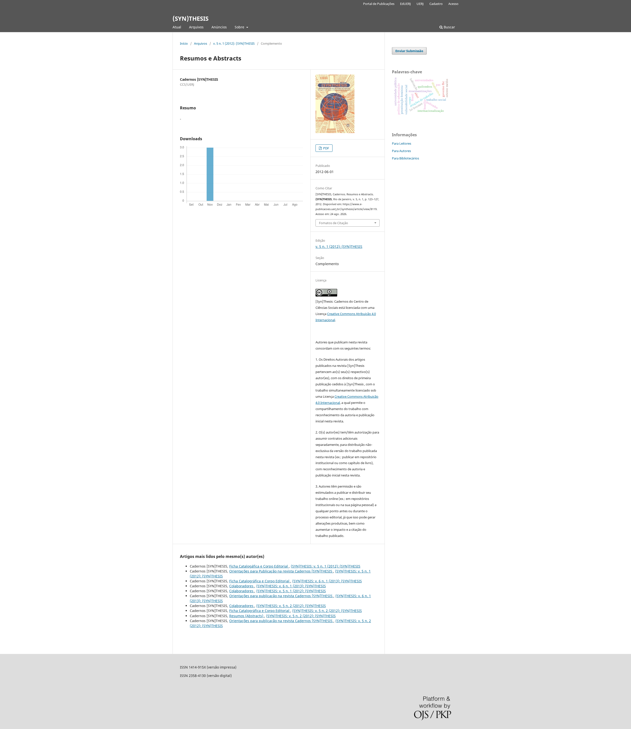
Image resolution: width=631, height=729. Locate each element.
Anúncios (219, 27)
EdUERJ (405, 3)
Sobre (240, 27)
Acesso (453, 3)
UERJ (420, 3)
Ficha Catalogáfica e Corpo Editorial (259, 566)
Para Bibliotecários (405, 158)
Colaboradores (241, 586)
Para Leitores (401, 143)
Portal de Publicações (378, 3)
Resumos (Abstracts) (246, 615)
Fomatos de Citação (333, 223)
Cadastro (436, 3)
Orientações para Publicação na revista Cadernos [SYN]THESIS (281, 571)
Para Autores (401, 151)
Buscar (449, 27)
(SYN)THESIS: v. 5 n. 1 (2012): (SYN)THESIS (325, 566)
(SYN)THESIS (191, 18)
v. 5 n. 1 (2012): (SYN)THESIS (234, 43)
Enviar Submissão (409, 51)
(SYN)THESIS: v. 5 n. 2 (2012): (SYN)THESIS (291, 605)
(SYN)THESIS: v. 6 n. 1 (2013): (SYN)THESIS (327, 581)
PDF (325, 148)
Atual (177, 27)
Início (184, 43)
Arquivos (196, 27)
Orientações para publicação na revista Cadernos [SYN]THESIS (281, 595)
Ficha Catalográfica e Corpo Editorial (259, 581)
